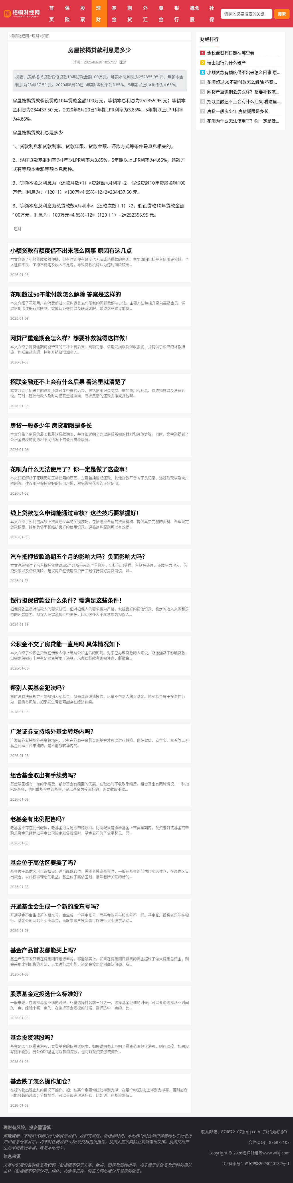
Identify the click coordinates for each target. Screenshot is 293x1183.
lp (96, 84)
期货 (129, 14)
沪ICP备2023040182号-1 (267, 1163)
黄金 (161, 14)
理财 (98, 14)
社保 (211, 14)
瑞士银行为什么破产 (223, 62)
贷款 (47, 76)
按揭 (39, 76)
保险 (67, 14)
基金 (114, 14)
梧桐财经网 (19, 35)
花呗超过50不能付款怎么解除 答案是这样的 (240, 82)
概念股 (194, 14)
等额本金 (175, 76)
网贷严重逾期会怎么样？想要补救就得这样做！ (240, 92)
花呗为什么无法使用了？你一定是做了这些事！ (240, 121)
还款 (115, 146)
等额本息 (119, 76)
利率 (104, 84)
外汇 (145, 14)
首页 (51, 14)
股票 (82, 14)
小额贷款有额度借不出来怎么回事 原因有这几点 (240, 72)
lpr (149, 84)
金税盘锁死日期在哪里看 (228, 53)
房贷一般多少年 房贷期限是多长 (235, 111)
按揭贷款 (31, 100)
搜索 (282, 14)
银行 (176, 14)
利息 (131, 76)
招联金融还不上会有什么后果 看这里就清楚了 (240, 101)
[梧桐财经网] (21, 13)
